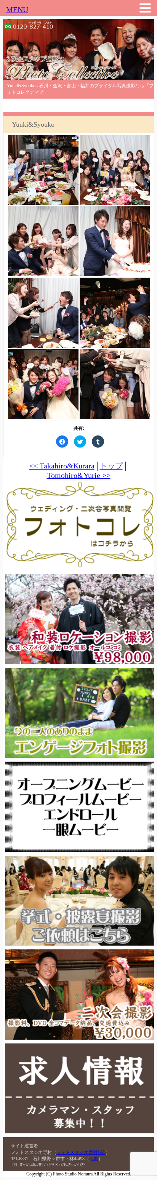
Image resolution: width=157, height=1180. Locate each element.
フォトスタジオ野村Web (81, 1152)
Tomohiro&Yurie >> (79, 475)
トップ (111, 466)
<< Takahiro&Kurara (62, 466)
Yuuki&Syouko (33, 124)
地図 (93, 1158)
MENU (17, 9)
